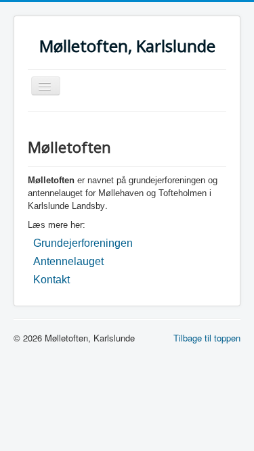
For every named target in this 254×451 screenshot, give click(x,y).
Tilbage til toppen (206, 337)
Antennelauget (68, 261)
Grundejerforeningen (83, 243)
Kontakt (51, 279)
